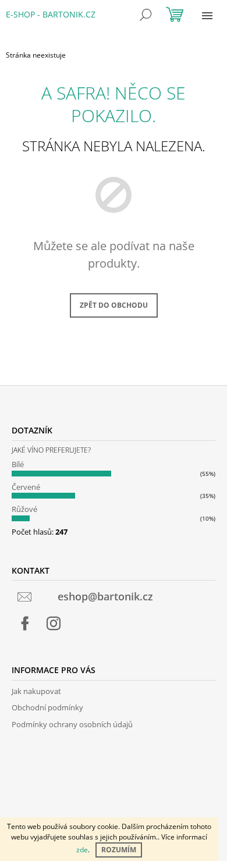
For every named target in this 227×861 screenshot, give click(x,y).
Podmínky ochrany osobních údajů (72, 724)
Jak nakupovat (36, 691)
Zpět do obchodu (114, 305)
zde (82, 850)
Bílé (18, 464)
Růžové (24, 509)
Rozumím (118, 850)
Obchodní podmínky (47, 707)
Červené (26, 487)
